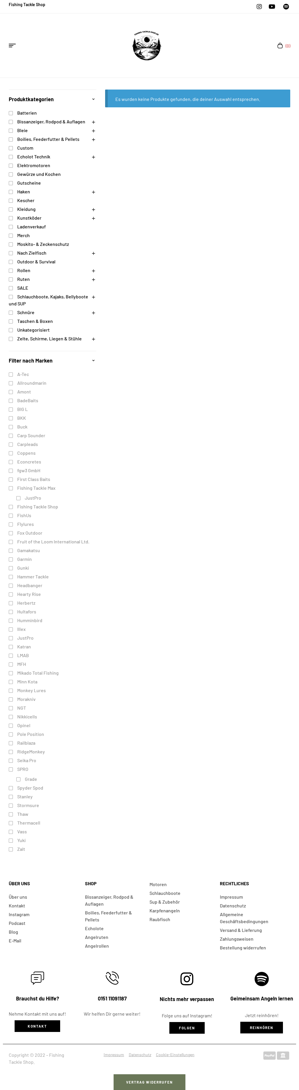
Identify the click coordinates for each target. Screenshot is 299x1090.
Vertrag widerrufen (149, 1082)
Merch (23, 235)
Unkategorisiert (33, 330)
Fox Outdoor (29, 533)
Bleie (22, 130)
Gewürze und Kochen (39, 174)
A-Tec (23, 374)
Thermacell (28, 822)
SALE (22, 288)
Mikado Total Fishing (38, 673)
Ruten (23, 279)
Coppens (26, 453)
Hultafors (26, 611)
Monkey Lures (31, 690)
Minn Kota (27, 681)
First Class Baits (33, 479)
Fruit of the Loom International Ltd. (53, 541)
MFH (21, 664)
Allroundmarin (31, 383)
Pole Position (30, 734)
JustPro (33, 498)
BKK (21, 418)
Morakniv (26, 699)
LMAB (23, 655)
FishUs (24, 515)
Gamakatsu (28, 550)
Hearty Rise (29, 594)
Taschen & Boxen (35, 321)
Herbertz (26, 603)
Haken (23, 191)
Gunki (23, 568)
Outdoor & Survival (36, 261)
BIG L (22, 409)
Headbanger (29, 585)
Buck (22, 426)
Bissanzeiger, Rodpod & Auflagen (51, 121)
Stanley (25, 796)
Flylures (25, 524)
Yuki (21, 840)
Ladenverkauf (31, 226)
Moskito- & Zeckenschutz (43, 244)
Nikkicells (27, 716)
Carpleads (27, 444)
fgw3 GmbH (28, 470)
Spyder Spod (30, 787)
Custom (25, 148)
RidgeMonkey (31, 751)
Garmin (24, 559)
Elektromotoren (33, 165)
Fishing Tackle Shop (37, 506)
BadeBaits (27, 400)
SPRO (22, 769)
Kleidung (26, 209)
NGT (21, 708)
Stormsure (28, 805)
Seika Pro (26, 760)
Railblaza (26, 743)
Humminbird (29, 620)
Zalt (21, 849)
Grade (31, 779)
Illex (21, 629)
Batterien (27, 113)
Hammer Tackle (33, 576)
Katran (24, 646)
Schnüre (25, 312)
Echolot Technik (33, 156)
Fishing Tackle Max (36, 488)
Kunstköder (29, 218)
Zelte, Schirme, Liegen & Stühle (49, 338)
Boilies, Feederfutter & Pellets (48, 139)
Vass (22, 831)
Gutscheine (29, 183)
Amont (24, 391)
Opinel (23, 725)
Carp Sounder (31, 435)
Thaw (22, 814)
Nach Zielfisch (31, 253)
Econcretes (29, 461)
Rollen (23, 270)
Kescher (25, 200)
